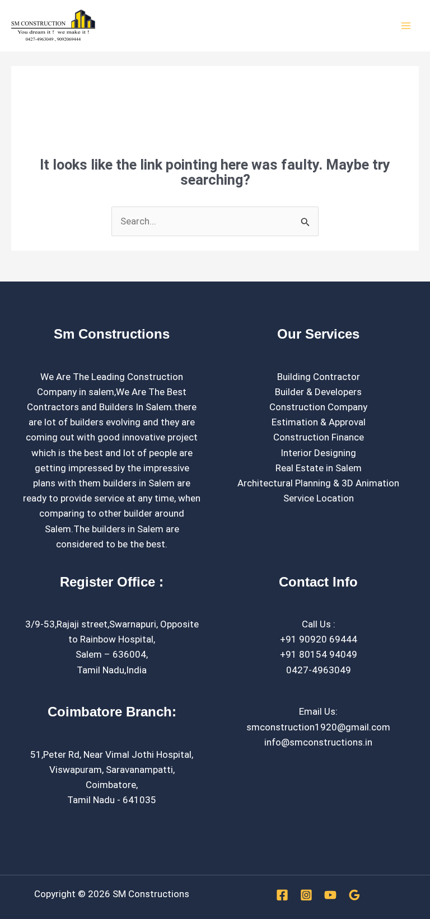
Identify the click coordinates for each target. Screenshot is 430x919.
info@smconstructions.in (318, 742)
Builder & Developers (318, 391)
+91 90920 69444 (318, 639)
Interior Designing (318, 452)
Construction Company (318, 406)
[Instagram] (306, 895)
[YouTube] (330, 895)
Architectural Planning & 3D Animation (318, 483)
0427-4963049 (318, 670)
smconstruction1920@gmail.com (318, 727)
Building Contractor (318, 376)
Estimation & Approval (319, 422)
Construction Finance (318, 437)
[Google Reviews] (354, 895)
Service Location (318, 498)
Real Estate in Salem (318, 467)
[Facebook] (282, 895)
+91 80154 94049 (318, 654)
